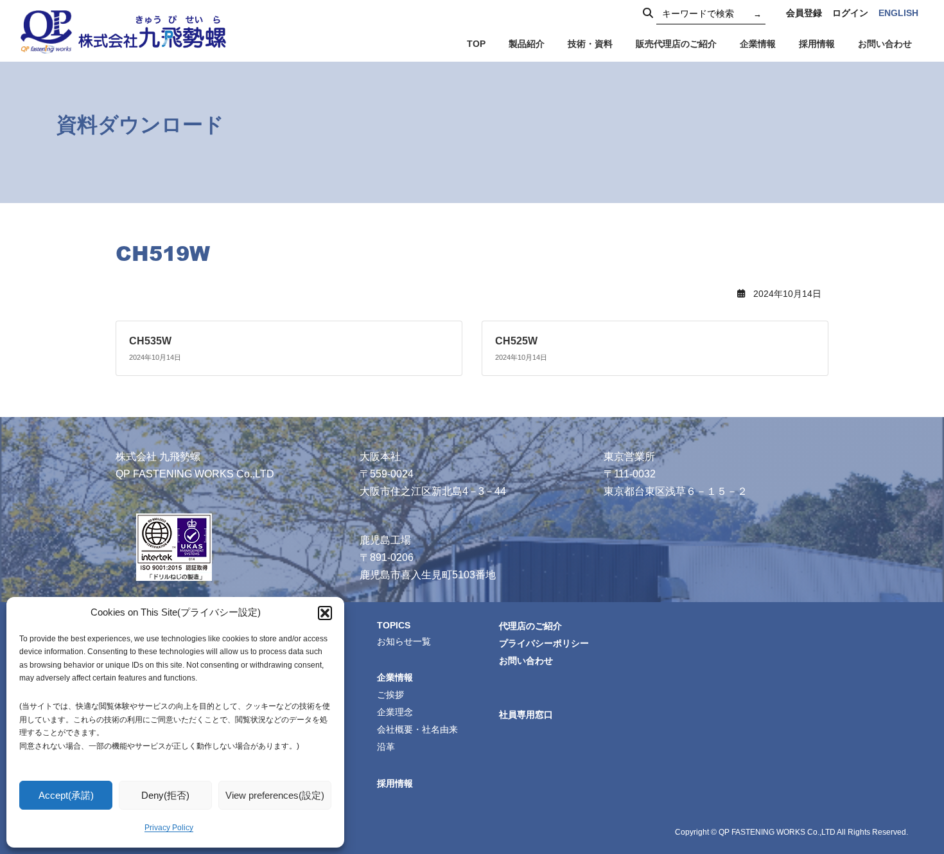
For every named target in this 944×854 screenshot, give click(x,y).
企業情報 (395, 677)
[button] (325, 613)
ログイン (850, 13)
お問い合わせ (526, 660)
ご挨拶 (390, 694)
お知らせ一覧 (404, 641)
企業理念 (395, 712)
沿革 (386, 747)
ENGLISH (898, 13)
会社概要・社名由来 (417, 729)
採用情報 (395, 783)
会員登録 (804, 13)
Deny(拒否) (165, 795)
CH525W (516, 340)
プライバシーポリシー (544, 642)
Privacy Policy (168, 827)
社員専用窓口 (526, 714)
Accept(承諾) (66, 795)
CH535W (150, 340)
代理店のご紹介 (530, 625)
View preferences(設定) (274, 795)
